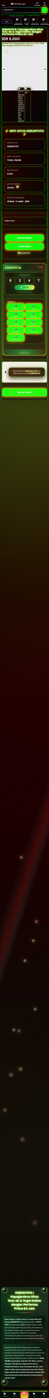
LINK (34, 1396)
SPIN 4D (24, 287)
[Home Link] (18, 4)
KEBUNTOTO (15, 1322)
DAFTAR (24, 1396)
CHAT (44, 1396)
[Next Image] (44, 69)
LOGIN (15, 1396)
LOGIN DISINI (24, 246)
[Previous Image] (4, 69)
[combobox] (22, 10)
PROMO (5, 1396)
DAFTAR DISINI (24, 238)
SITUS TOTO (24, 392)
